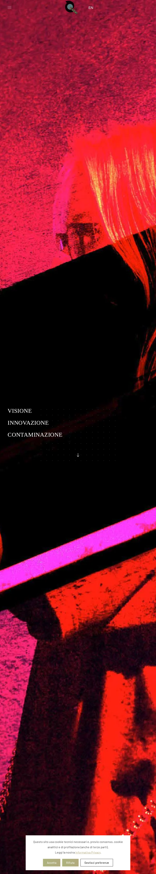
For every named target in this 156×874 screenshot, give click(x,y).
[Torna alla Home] (70, 7)
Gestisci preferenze (96, 862)
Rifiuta (70, 862)
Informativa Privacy (87, 852)
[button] (9, 7)
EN (90, 7)
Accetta (51, 862)
